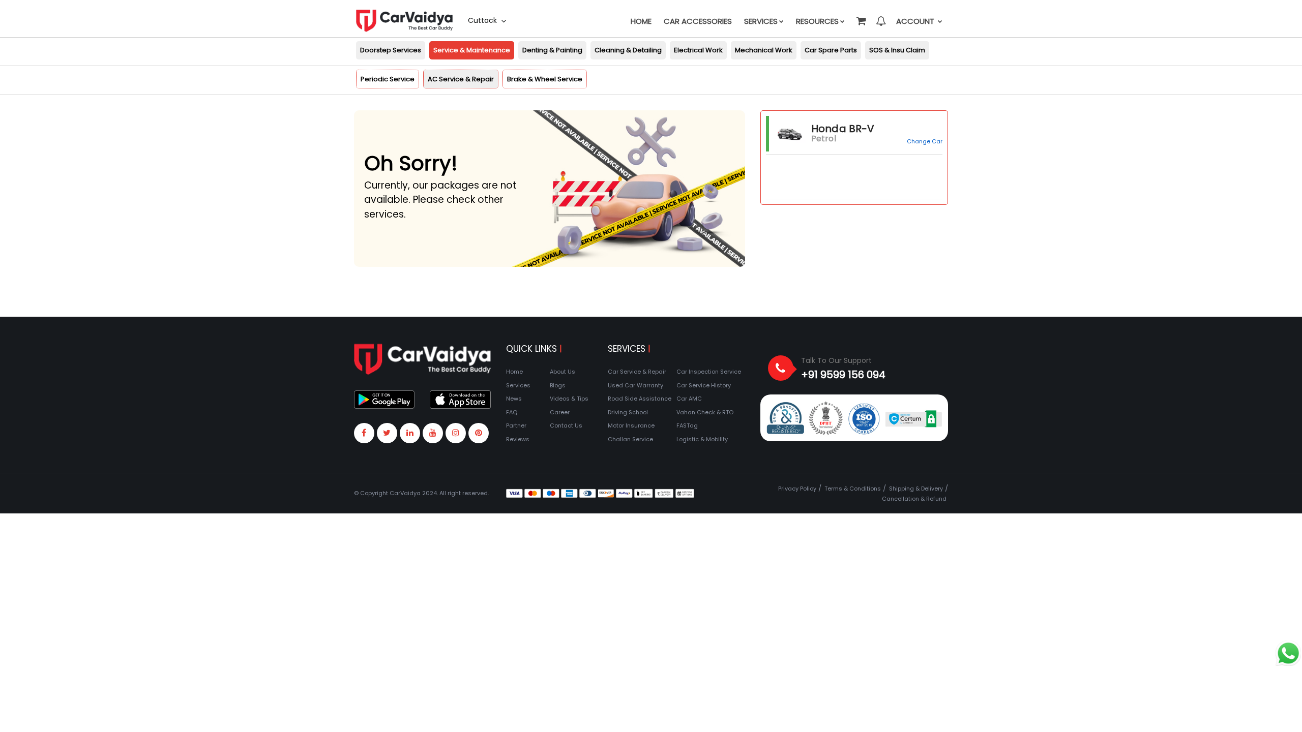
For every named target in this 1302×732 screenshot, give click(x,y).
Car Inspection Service (708, 372)
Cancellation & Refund (914, 499)
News (514, 398)
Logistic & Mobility (702, 439)
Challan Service (630, 439)
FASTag (687, 425)
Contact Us (566, 425)
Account (916, 21)
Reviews (517, 439)
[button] (860, 16)
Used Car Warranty (635, 385)
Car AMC (689, 398)
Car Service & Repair (637, 372)
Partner (516, 425)
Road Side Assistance (639, 398)
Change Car (924, 141)
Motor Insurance (631, 425)
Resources (817, 21)
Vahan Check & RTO (704, 412)
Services (761, 21)
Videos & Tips (569, 398)
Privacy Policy (797, 488)
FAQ (511, 412)
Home (641, 21)
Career (560, 412)
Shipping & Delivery (916, 488)
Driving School (628, 412)
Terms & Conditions (852, 488)
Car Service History (703, 385)
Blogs (558, 385)
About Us (562, 372)
